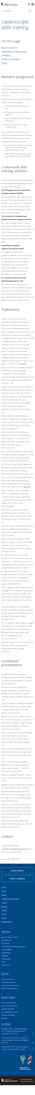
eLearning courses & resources (10, 985)
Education (5, 974)
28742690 (22, 364)
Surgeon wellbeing (6, 949)
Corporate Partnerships (10, 899)
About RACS (5, 932)
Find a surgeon (17, 879)
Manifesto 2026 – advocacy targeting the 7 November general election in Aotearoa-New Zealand (14, 1031)
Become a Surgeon (8, 997)
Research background (9, 48)
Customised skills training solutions (14, 51)
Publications (5, 55)
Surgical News (6, 922)
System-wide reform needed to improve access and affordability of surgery (15, 1048)
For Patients (17, 871)
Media (3, 895)
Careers (4, 903)
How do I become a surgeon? (9, 1006)
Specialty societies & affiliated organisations (13, 946)
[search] (30, 4)
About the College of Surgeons (9, 937)
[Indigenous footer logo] (26, 1062)
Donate (4, 907)
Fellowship (4, 1018)
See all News (6, 1024)
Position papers (5, 959)
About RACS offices (6, 940)
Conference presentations (11, 59)
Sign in (3, 918)
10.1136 (26, 345)
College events (5, 965)
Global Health (5, 943)
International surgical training (9, 1012)
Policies (3, 962)
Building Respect (6, 953)
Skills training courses (7, 979)
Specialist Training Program (9, 988)
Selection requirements (7, 1009)
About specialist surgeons (8, 1003)
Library (4, 914)
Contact (4, 63)
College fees (4, 956)
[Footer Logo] (9, 1080)
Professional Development (8, 982)
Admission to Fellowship (8, 1015)
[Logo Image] (9, 5)
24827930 (26, 487)
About (3, 891)
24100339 (10, 506)
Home (3, 887)
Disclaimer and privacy (27, 1081)
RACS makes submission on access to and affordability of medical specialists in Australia (15, 1040)
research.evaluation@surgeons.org (16, 849)
